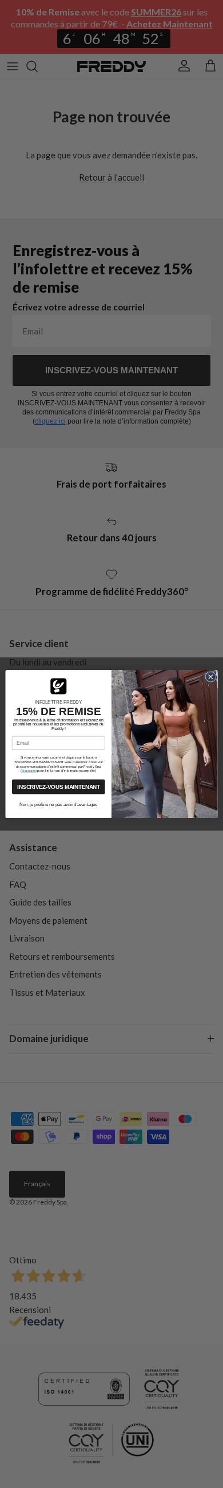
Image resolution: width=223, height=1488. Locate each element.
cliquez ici (29, 771)
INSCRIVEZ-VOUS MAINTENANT (58, 786)
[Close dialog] (211, 677)
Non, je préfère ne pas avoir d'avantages (58, 805)
